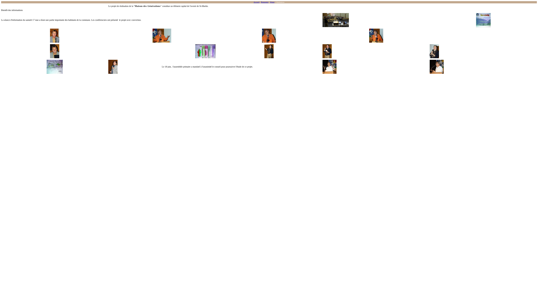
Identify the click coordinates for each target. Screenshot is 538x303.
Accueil (256, 2)
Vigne (272, 2)
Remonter (264, 2)
